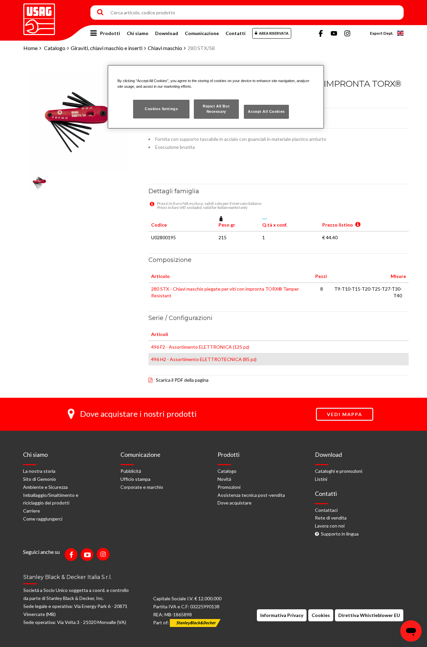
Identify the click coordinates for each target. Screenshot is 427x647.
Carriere (31, 511)
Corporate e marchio (141, 487)
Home (30, 48)
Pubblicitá (130, 471)
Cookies (321, 615)
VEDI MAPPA (344, 414)
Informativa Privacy (281, 615)
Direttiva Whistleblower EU (369, 615)
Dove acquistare (235, 503)
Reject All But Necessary (216, 108)
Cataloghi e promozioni (338, 471)
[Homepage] (39, 17)
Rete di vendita (331, 518)
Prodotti (110, 33)
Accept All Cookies (266, 111)
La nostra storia (39, 471)
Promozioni (229, 487)
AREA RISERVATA (274, 33)
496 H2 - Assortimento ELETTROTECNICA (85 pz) (204, 359)
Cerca (100, 13)
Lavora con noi (330, 526)
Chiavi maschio (165, 48)
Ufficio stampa (135, 479)
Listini (321, 479)
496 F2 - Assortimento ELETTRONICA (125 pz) (200, 347)
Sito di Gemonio (39, 479)
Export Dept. (382, 33)
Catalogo (54, 48)
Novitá (224, 479)
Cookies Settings (161, 109)
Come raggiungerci (42, 519)
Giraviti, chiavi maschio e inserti (106, 48)
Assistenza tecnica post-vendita (251, 495)
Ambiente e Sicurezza (45, 487)
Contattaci (326, 510)
